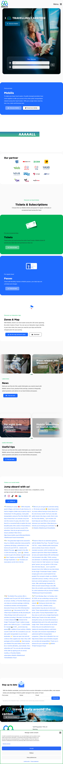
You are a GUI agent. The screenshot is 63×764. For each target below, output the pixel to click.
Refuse (31, 753)
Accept (31, 748)
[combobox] (30, 63)
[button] (60, 732)
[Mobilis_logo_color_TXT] (4, 4)
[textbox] (30, 63)
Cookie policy (27, 761)
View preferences (31, 757)
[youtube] (16, 496)
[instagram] (9, 496)
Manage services (6, 743)
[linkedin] (20, 496)
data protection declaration (38, 700)
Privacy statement (34, 761)
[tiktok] (12, 496)
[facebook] (5, 496)
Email (37, 695)
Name (21, 695)
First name (5, 695)
